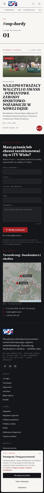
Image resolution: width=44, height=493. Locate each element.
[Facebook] (5, 366)
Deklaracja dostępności (12, 432)
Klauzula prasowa (9, 448)
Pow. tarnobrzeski (26, 10)
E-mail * (6, 177)
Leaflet (24, 301)
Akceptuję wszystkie (22, 475)
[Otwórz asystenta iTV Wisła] (39, 128)
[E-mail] (15, 366)
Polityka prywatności (11, 420)
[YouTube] (10, 366)
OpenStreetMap (34, 301)
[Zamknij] (40, 454)
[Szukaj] (33, 3)
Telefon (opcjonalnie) (12, 186)
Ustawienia (22, 487)
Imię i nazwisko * (11, 167)
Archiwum (6, 391)
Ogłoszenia (7, 387)
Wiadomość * (8, 205)
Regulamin (7, 411)
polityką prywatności (14, 244)
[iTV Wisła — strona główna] (12, 3)
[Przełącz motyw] (39, 4)
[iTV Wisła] (8, 331)
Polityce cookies (19, 467)
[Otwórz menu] (4, 3)
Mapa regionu (8, 395)
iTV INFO (6, 379)
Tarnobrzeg (9, 10)
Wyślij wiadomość (16, 230)
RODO (5, 428)
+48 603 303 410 (12, 315)
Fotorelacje (7, 383)
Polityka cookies (9, 424)
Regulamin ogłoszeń (11, 415)
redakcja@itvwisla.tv (13, 235)
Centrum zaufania (9, 436)
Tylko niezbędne (22, 481)
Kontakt (6, 400)
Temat (5, 196)
